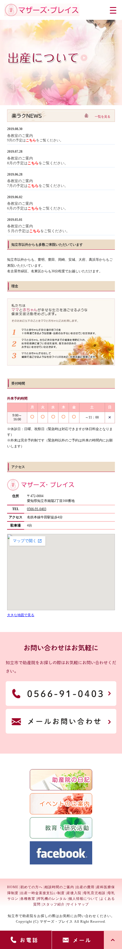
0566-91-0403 (36, 509)
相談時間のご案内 (59, 887)
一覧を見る (102, 116)
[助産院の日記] (61, 789)
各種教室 (27, 899)
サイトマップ (78, 904)
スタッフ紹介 (54, 904)
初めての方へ (31, 887)
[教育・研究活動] (61, 837)
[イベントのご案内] (61, 813)
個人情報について (83, 899)
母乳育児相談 (94, 893)
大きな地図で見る (20, 615)
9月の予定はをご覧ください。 (35, 138)
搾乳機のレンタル (52, 899)
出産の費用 (85, 887)
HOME (12, 887)
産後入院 (74, 893)
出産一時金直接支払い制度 (42, 893)
